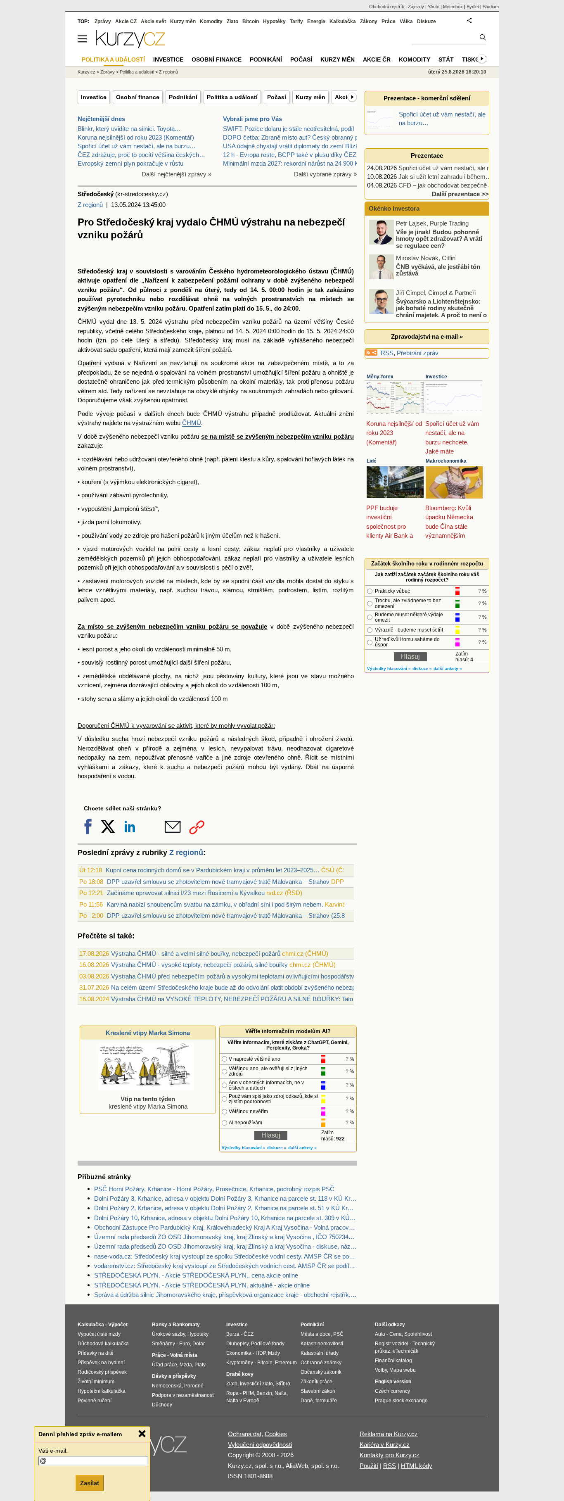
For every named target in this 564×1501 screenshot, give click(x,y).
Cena (395, 1334)
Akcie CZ (126, 21)
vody (116, 535)
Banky (159, 1325)
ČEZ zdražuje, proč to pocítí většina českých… (141, 154)
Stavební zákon (318, 1391)
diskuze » (277, 1147)
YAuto (433, 6)
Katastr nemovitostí (322, 1344)
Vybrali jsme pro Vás (252, 118)
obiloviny (172, 685)
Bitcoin (250, 21)
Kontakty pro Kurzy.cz (389, 1454)
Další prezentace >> (460, 193)
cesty (191, 548)
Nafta (281, 1393)
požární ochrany (240, 280)
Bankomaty (186, 1325)
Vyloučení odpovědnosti (260, 1444)
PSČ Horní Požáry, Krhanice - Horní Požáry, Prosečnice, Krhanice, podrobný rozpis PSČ (214, 1188)
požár (265, 725)
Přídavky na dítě (96, 1353)
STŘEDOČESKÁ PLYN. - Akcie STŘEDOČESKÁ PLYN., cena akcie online (196, 1275)
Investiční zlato (256, 1384)
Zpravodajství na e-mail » (427, 336)
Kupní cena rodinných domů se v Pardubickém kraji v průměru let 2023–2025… (213, 870)
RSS (387, 352)
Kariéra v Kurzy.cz (385, 1444)
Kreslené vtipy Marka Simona (148, 1032)
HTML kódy (416, 1465)
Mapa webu (402, 1370)
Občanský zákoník (321, 1372)
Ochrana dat (244, 1433)
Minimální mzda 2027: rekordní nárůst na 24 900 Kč (292, 163)
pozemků (132, 558)
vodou (126, 775)
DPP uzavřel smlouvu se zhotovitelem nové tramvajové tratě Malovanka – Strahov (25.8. (226, 915)
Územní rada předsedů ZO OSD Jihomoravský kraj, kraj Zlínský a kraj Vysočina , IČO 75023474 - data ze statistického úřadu (225, 1236)
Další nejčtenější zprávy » (176, 174)
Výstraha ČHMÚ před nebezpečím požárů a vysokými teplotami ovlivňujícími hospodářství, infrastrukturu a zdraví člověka (276, 976)
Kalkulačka (342, 21)
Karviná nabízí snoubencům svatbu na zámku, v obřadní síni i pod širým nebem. (215, 904)
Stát (446, 59)
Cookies (276, 1433)
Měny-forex (380, 377)
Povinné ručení (94, 1401)
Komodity (211, 21)
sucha (120, 738)
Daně (307, 1401)
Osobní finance (137, 97)
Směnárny (163, 1344)
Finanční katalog (393, 1360)
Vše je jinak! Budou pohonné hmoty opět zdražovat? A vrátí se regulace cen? (439, 238)
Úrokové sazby (168, 1334)
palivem (88, 599)
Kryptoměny (239, 1363)
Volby (381, 1370)
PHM (248, 1393)
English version (393, 1382)
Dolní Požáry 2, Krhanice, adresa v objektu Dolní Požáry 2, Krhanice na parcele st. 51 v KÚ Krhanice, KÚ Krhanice (225, 1207)
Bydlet (473, 6)
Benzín (264, 1393)
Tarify (296, 21)
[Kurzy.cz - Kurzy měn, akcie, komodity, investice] (130, 46)
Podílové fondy (267, 1344)
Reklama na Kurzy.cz (389, 1433)
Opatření (201, 308)
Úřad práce (164, 1365)
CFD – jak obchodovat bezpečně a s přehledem (462, 185)
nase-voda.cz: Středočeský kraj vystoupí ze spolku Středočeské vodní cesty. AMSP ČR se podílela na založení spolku (225, 1256)
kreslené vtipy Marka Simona (148, 1102)
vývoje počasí (115, 413)
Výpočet (118, 1325)
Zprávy (103, 21)
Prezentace (427, 155)
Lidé (372, 461)
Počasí (276, 97)
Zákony (368, 21)
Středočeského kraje (173, 331)
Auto (380, 1334)
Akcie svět (153, 21)
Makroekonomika (446, 461)
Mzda (186, 1365)
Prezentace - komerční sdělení (427, 98)
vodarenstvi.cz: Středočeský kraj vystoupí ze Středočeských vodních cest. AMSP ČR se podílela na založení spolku (225, 1265)
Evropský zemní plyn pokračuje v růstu (130, 163)
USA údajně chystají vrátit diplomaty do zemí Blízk (291, 146)
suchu (175, 766)
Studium (491, 6)
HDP (260, 1353)
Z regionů (90, 204)
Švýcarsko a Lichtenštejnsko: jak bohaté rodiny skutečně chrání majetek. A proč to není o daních (428, 311)
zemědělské (99, 675)
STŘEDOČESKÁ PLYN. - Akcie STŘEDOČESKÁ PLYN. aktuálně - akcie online (202, 1285)
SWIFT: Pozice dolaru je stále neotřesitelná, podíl (288, 128)
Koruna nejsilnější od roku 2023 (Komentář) (136, 137)
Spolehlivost (418, 1334)
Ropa (232, 1393)
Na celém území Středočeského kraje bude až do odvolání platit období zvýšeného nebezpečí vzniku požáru (257, 987)
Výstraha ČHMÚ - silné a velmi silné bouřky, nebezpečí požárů (195, 953)
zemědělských (97, 558)
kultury (256, 675)
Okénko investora (393, 208)
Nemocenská (167, 1386)
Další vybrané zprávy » (325, 174)
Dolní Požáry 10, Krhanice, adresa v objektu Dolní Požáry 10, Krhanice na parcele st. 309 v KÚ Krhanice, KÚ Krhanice (225, 1217)
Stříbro (282, 1384)
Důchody (162, 1405)
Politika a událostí (232, 97)
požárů (272, 321)
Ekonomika (238, 1353)
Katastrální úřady (320, 1353)
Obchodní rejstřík (386, 6)
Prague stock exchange (401, 1401)
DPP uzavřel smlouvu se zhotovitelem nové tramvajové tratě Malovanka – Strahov (218, 881)
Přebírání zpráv (417, 352)
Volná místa (183, 1355)
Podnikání (183, 97)
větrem (87, 390)
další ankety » (302, 1147)
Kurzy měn (310, 97)
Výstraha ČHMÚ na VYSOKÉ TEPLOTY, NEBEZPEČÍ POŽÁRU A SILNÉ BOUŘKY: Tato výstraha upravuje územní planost (278, 998)
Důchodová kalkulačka (103, 1344)
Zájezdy (416, 6)
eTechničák (405, 1351)
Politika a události (137, 71)
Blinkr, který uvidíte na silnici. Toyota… (129, 128)
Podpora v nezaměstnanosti (183, 1395)
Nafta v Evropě (242, 1401)
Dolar (198, 1344)
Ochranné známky (321, 1363)
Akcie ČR (377, 59)
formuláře (326, 1401)
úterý (212, 289)
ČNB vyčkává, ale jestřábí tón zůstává (438, 270)
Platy (200, 1365)
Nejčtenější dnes (101, 118)
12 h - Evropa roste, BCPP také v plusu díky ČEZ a (292, 154)
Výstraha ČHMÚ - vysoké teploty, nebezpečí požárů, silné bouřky (199, 964)
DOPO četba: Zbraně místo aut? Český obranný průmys (299, 137)
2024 (155, 321)
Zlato (232, 21)
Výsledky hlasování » (243, 1147)
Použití (369, 1465)
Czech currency (392, 1391)
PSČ (338, 1334)
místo (96, 626)
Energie (316, 21)
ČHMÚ (191, 422)
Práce (389, 21)
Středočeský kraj (102, 271)
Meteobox (453, 6)
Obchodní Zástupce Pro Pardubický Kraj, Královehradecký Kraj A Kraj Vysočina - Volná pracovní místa (225, 1227)
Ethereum (286, 1363)
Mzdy (274, 1353)
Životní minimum (96, 1382)
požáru (110, 289)
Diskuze (426, 21)
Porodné (194, 1386)
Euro (184, 1344)
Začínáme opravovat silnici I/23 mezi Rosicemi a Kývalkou (186, 892)
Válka (406, 21)
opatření (115, 280)
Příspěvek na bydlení (101, 1363)
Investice (94, 97)
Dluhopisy (237, 1344)
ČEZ (249, 1334)
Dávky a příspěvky (174, 1376)
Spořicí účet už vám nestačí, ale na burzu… (137, 146)
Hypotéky (274, 21)
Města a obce (316, 1334)
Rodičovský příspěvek (102, 1372)
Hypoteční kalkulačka (102, 1391)
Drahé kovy (240, 1374)
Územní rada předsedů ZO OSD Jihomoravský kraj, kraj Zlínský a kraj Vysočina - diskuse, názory (225, 1246)
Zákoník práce (316, 1382)
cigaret (186, 481)
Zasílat (89, 1483)
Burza (232, 1334)
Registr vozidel (391, 1344)
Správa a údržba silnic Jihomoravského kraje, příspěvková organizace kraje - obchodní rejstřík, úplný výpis (225, 1294)
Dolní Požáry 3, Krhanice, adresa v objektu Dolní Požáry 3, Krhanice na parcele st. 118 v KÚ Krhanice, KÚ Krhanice (225, 1198)
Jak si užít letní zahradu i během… (445, 176)
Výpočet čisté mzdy (99, 1334)
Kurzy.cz (86, 71)
